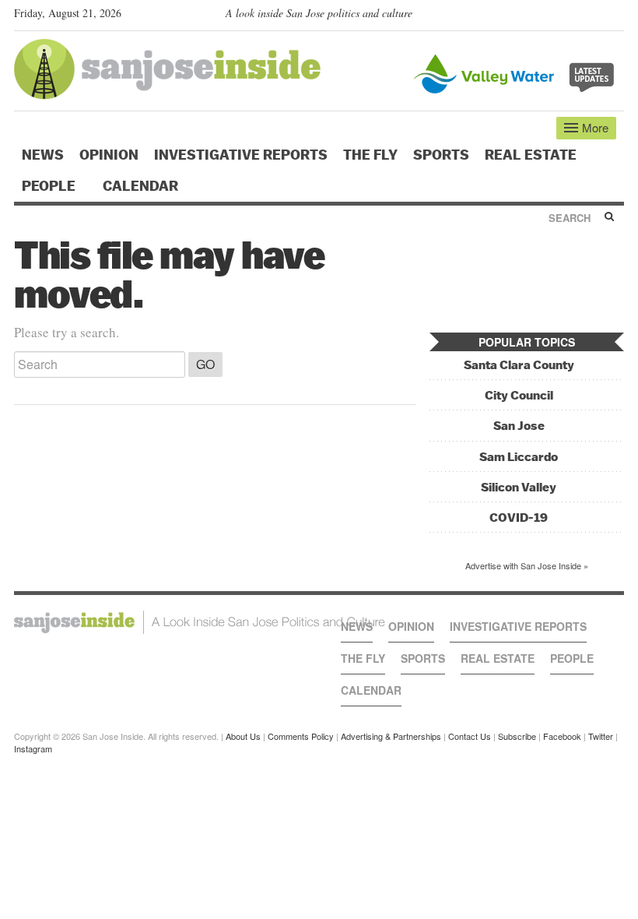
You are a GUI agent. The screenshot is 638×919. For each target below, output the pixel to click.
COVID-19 (518, 517)
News (43, 155)
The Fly (370, 155)
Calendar (142, 186)
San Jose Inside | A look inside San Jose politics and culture (199, 622)
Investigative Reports (241, 155)
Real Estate (531, 155)
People (50, 186)
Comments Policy (301, 736)
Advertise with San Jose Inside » (526, 565)
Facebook (562, 736)
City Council (519, 395)
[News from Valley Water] (517, 72)
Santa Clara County (519, 364)
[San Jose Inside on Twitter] (571, 16)
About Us (243, 736)
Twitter (600, 736)
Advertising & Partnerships (391, 736)
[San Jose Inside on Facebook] (593, 16)
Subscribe (517, 736)
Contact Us (469, 736)
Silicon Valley (518, 487)
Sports (441, 155)
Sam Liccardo (518, 456)
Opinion (108, 155)
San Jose (519, 425)
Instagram (33, 748)
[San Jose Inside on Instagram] (616, 16)
